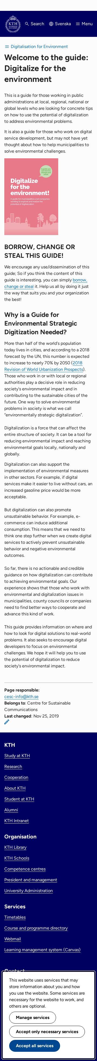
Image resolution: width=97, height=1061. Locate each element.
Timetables (15, 917)
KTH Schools (16, 858)
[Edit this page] (6, 721)
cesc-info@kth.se (21, 696)
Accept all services (34, 1045)
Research (13, 766)
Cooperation (16, 777)
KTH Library (15, 847)
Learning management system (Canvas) (42, 949)
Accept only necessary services (47, 1031)
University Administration (28, 890)
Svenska (63, 23)
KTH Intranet (16, 820)
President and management (30, 879)
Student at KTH (19, 799)
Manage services (32, 1017)
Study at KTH (17, 755)
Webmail (12, 938)
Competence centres (25, 869)
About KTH (15, 788)
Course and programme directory (36, 928)
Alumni (11, 809)
